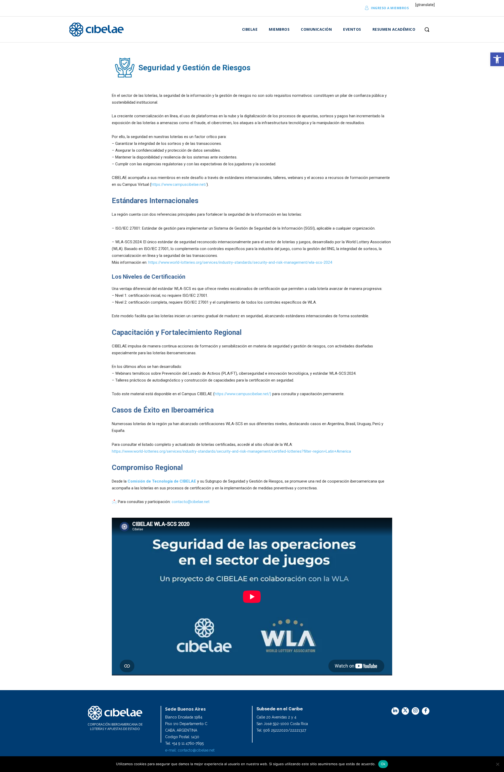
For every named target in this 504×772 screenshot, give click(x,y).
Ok (383, 764)
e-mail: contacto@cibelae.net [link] (189, 750)
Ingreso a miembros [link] (390, 8)
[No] (497, 764)
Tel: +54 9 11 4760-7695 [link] (184, 743)
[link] (497, 59)
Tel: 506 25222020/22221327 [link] (281, 730)
